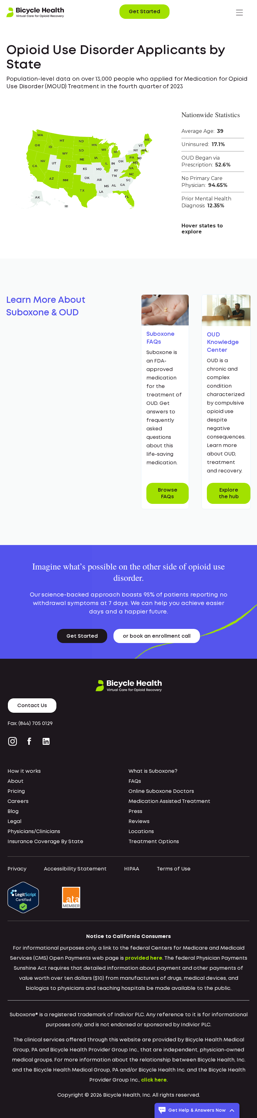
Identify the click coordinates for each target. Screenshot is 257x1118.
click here (154, 1080)
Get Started (144, 11)
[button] (239, 12)
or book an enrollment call (157, 636)
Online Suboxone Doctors (161, 791)
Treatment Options (153, 841)
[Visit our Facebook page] (29, 741)
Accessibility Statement (75, 869)
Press (135, 811)
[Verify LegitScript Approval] (23, 897)
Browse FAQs (167, 493)
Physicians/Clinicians (34, 831)
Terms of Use (174, 869)
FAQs (134, 781)
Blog (13, 811)
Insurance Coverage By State (45, 841)
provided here (143, 958)
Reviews (138, 821)
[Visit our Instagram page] (14, 741)
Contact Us (32, 705)
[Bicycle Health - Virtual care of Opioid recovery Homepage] (35, 13)
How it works (24, 771)
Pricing (16, 791)
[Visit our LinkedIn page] (46, 741)
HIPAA (131, 869)
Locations (141, 831)
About (16, 781)
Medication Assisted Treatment (169, 801)
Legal (14, 821)
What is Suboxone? (152, 771)
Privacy (17, 869)
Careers (18, 801)
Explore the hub (229, 493)
